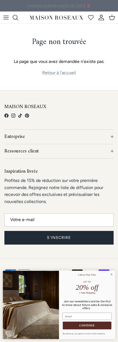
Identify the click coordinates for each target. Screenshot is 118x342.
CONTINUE (87, 325)
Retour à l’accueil (59, 72)
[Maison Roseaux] (56, 18)
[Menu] (6, 17)
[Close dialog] (111, 274)
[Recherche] (18, 17)
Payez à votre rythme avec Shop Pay (59, 7)
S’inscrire (59, 237)
